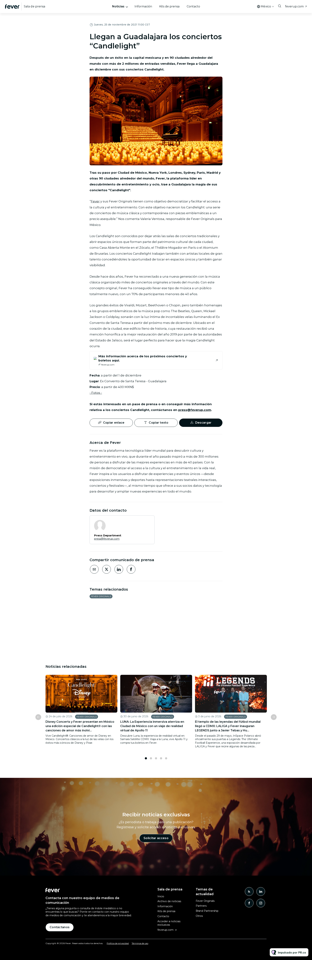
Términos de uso (140, 943)
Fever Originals (101, 596)
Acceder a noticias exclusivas (168, 923)
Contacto (193, 6)
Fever (95, 201)
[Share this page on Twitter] (106, 569)
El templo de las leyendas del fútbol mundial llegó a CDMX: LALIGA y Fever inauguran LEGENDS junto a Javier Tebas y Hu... (228, 726)
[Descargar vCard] (148, 521)
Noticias (118, 6)
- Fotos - (96, 393)
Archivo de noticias (169, 901)
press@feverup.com (194, 410)
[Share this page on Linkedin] (118, 569)
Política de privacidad (118, 943)
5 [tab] (166, 758)
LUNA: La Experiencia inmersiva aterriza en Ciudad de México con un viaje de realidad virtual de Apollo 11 (152, 726)
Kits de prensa (169, 6)
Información (143, 6)
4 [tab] (161, 758)
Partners (201, 905)
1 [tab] (146, 758)
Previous (38, 717)
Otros (199, 916)
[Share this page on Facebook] (131, 569)
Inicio (160, 896)
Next (274, 717)
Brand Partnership (207, 910)
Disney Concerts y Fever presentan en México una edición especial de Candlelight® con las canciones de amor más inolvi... (80, 726)
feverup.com (294, 6)
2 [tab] (151, 758)
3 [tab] (156, 758)
